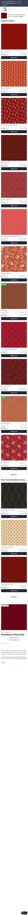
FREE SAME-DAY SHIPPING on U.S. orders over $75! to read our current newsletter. (12, 3)
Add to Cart (14, 57)
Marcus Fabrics (5, 632)
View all (14, 474)
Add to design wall (14, 640)
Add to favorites (14, 637)
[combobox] (15, 9)
